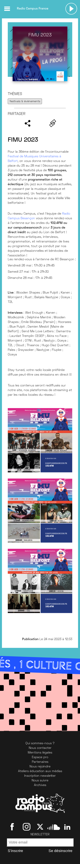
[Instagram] (26, 826)
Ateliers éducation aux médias (40, 771)
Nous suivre (40, 780)
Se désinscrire (60, 851)
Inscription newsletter (40, 776)
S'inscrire (15, 851)
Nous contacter (40, 748)
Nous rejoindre (40, 766)
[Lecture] (71, 9)
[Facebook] (13, 826)
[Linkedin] (67, 826)
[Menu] (7, 8)
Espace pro (40, 757)
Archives (40, 785)
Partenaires (40, 762)
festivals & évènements (25, 101)
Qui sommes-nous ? (40, 743)
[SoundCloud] (53, 826)
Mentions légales (40, 752)
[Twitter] (40, 826)
